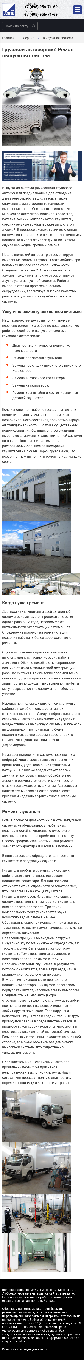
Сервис (28, 38)
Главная (8, 38)
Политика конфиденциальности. (25, 1349)
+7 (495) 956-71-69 (41, 7)
